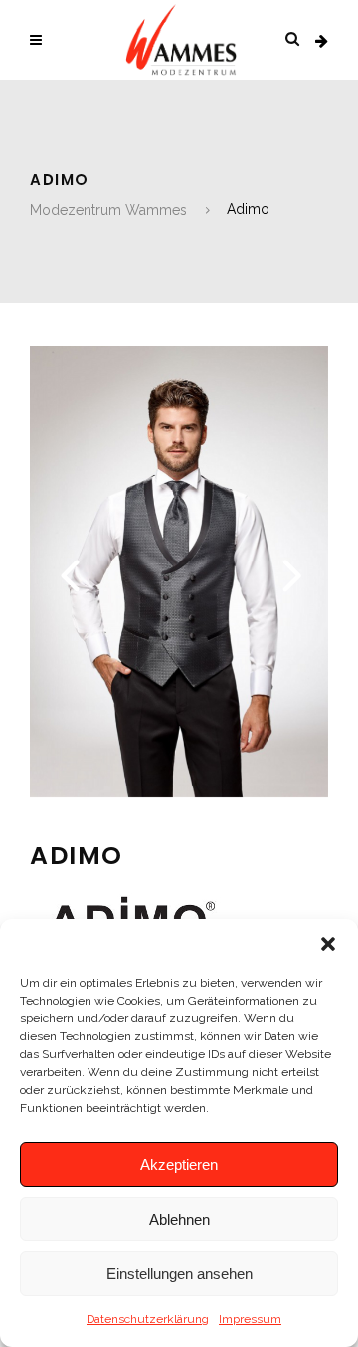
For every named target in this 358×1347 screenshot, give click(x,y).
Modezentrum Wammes (108, 210)
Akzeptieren (179, 1164)
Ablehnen (179, 1219)
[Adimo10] (179, 792)
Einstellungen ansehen (179, 1273)
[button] (328, 944)
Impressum (250, 1319)
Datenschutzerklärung (148, 1319)
